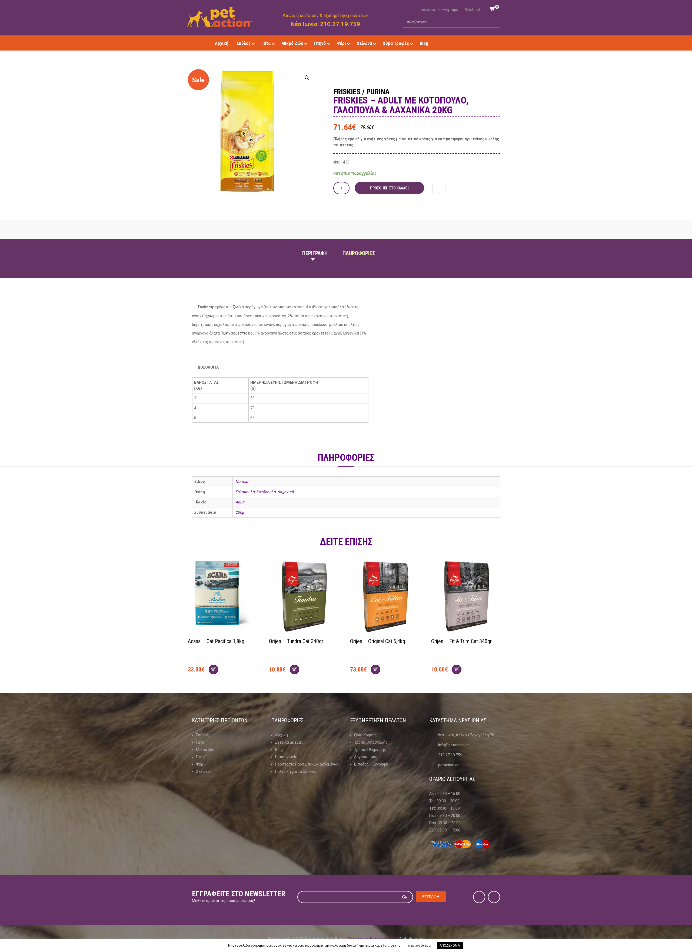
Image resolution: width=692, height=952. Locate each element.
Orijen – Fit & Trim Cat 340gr (461, 641)
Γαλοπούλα (245, 492)
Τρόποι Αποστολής (371, 742)
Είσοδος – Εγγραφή (439, 9)
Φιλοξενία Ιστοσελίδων (372, 938)
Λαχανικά (285, 492)
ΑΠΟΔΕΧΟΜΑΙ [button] (450, 945)
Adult (239, 502)
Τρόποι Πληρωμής (370, 749)
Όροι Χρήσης (365, 735)
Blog (279, 749)
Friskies (347, 92)
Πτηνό (201, 757)
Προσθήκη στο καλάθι (389, 188)
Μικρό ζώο (205, 749)
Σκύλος (202, 735)
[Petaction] (220, 17)
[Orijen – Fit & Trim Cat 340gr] (467, 597)
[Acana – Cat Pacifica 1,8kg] (224, 597)
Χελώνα (203, 771)
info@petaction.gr (453, 745)
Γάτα (200, 742)
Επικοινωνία (286, 757)
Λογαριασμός (365, 757)
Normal (241, 481)
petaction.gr (448, 765)
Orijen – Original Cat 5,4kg (377, 641)
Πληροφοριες (358, 253)
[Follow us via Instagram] (463, 43)
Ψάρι (200, 764)
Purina (378, 92)
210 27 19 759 (450, 755)
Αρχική (281, 735)
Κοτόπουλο (266, 492)
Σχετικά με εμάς (289, 742)
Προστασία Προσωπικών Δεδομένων (307, 764)
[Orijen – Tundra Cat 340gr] (305, 597)
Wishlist (472, 9)
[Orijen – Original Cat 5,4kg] (386, 597)
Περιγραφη (315, 253)
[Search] (494, 22)
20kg (239, 512)
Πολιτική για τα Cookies (295, 771)
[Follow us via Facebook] (455, 43)
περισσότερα (419, 945)
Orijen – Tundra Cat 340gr (296, 641)
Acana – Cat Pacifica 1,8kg (216, 641)
